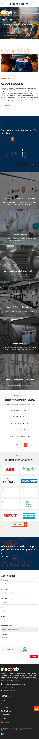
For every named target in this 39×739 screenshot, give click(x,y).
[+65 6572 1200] (1, 687)
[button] (2, 3)
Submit (34, 656)
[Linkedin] (2, 734)
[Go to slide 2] (22, 35)
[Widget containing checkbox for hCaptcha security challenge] (14, 649)
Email (2, 607)
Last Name (4, 589)
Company (4, 598)
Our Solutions (6, 707)
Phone (3, 616)
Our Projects (5, 715)
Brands (3, 718)
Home (3, 700)
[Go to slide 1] (20, 35)
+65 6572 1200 (8, 687)
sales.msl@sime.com (9, 690)
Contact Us (5, 722)
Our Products (6, 711)
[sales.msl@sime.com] (1, 690)
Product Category (6, 625)
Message (4, 634)
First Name (4, 580)
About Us (4, 704)
